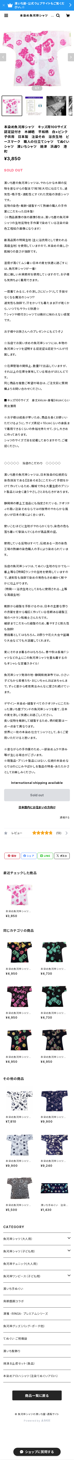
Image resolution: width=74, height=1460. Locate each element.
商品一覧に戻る (37, 1396)
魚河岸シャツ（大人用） (18, 1239)
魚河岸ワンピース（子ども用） (22, 1276)
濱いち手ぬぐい (13, 1288)
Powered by (32, 1420)
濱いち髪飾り (12, 1351)
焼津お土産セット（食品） (19, 1363)
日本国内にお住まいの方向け (37, 807)
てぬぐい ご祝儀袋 (15, 1338)
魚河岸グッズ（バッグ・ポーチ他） (24, 1326)
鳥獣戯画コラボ (13, 1301)
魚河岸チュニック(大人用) (20, 1263)
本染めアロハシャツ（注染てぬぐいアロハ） (30, 1376)
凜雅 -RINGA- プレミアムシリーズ (25, 1313)
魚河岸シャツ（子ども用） (19, 1251)
